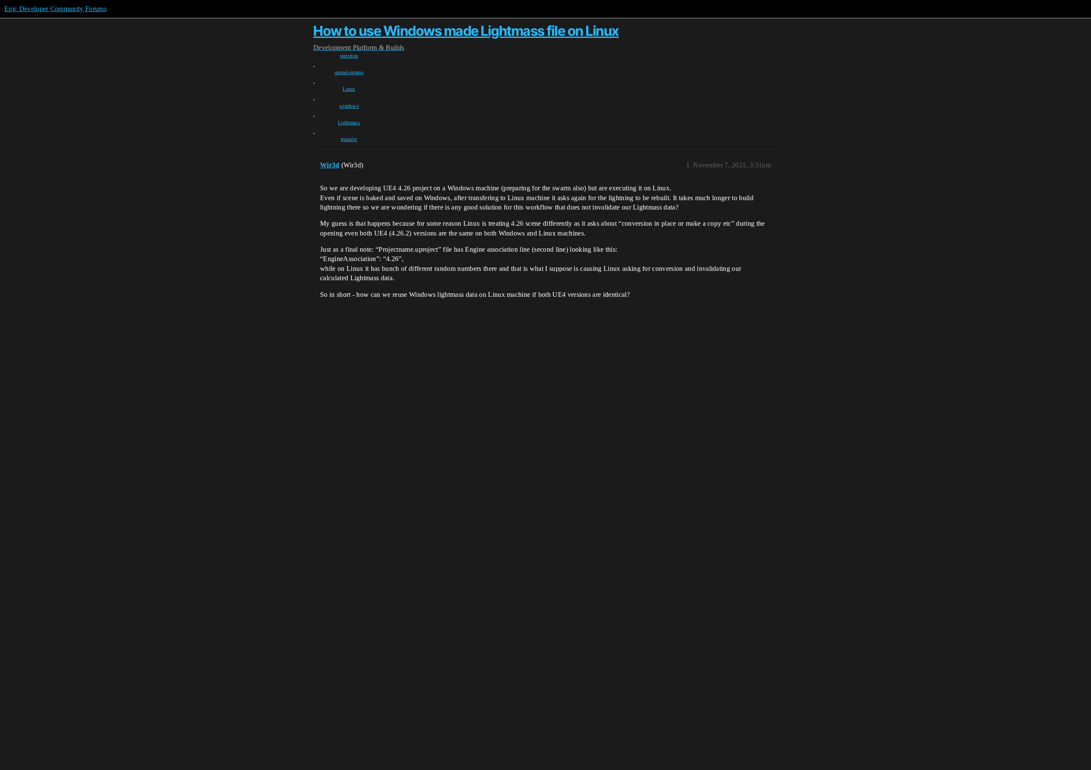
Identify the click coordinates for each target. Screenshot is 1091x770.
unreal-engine (349, 72)
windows (349, 106)
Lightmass (349, 123)
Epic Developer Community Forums (55, 8)
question (349, 56)
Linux (349, 89)
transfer (349, 139)
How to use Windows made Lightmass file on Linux (466, 31)
